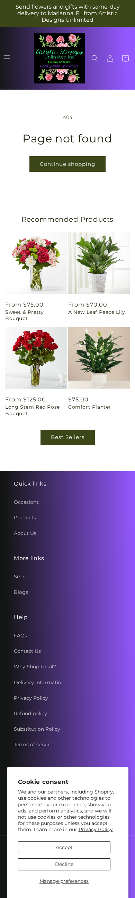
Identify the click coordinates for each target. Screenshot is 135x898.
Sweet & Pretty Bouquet (24, 315)
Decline (64, 864)
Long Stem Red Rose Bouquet (32, 410)
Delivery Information (39, 682)
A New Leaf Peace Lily (96, 312)
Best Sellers (67, 437)
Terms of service (33, 744)
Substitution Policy (37, 729)
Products (25, 518)
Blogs (21, 592)
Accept (64, 847)
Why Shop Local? (35, 666)
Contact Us (27, 651)
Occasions (26, 502)
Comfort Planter (89, 407)
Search (22, 576)
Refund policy (30, 713)
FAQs (20, 635)
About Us (25, 533)
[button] (94, 58)
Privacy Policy (96, 829)
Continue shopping (67, 164)
